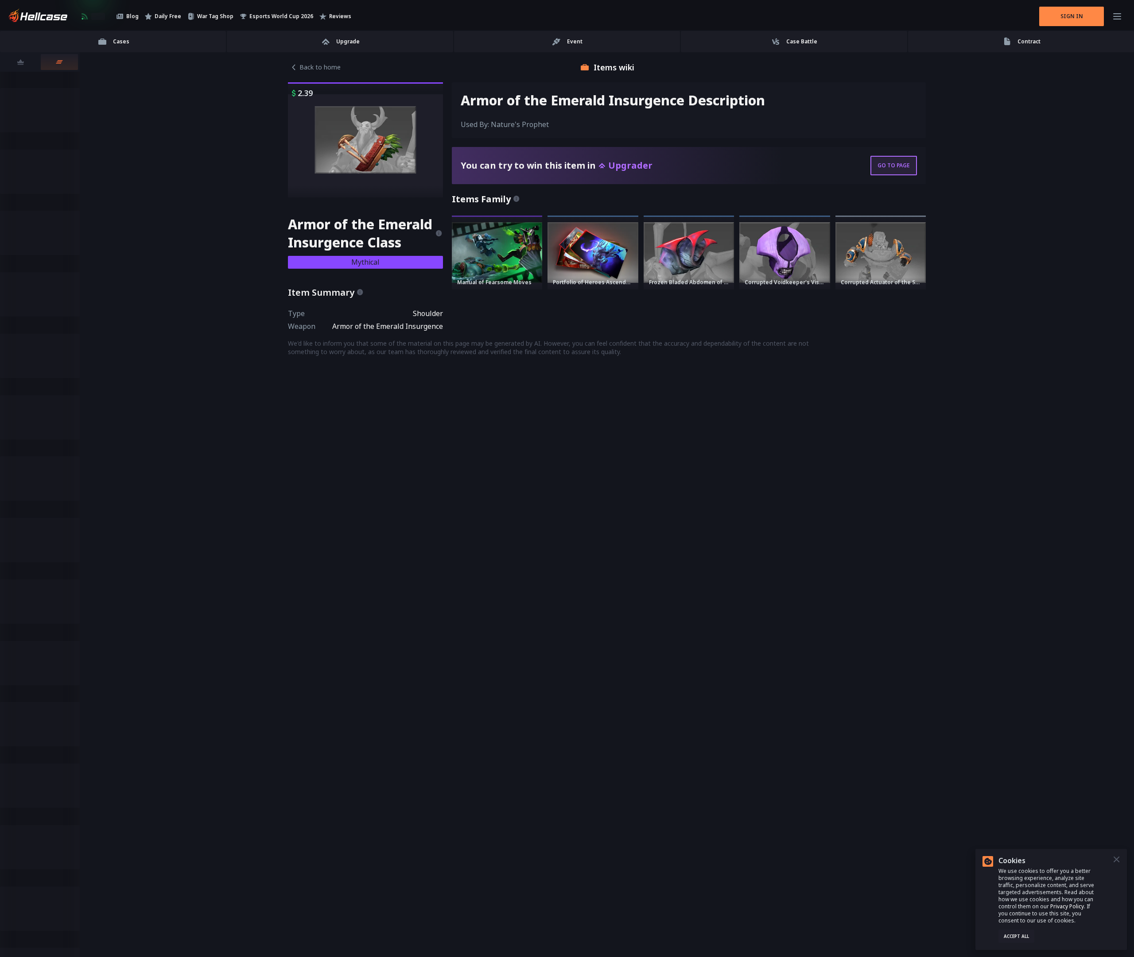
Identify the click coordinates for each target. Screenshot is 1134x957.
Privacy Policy (1067, 906)
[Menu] (1117, 16)
